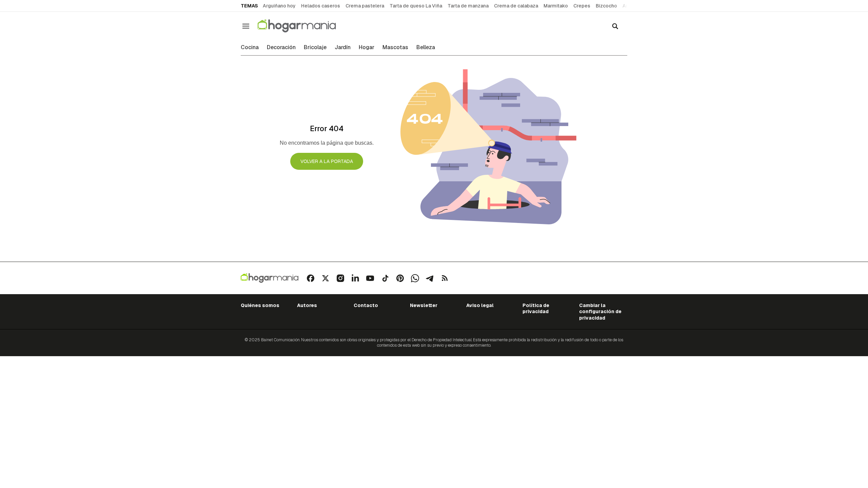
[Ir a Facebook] (311, 278)
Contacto (366, 305)
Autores (307, 305)
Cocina (250, 47)
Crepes (581, 6)
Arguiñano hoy (279, 6)
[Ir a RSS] (445, 278)
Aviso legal (480, 305)
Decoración (281, 47)
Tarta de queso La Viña (416, 6)
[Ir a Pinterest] (400, 278)
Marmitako (556, 6)
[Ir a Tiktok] (385, 278)
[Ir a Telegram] (430, 278)
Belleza (425, 47)
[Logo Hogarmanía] (269, 278)
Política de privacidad (535, 308)
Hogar (366, 47)
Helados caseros (320, 6)
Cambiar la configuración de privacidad (600, 311)
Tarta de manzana (468, 6)
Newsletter (423, 305)
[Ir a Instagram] (340, 278)
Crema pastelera (365, 6)
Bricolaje (315, 47)
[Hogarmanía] (303, 26)
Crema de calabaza (516, 6)
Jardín (343, 47)
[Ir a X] (325, 278)
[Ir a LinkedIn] (355, 278)
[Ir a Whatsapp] (415, 278)
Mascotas (395, 47)
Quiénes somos (260, 305)
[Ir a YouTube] (370, 278)
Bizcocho (606, 6)
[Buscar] (615, 26)
